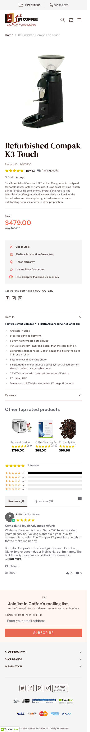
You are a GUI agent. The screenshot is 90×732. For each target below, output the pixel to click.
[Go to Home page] (21, 20)
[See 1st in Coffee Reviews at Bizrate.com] (44, 701)
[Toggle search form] (62, 19)
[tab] (16, 501)
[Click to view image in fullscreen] (43, 91)
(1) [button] (23, 472)
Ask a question (51, 170)
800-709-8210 (61, 5)
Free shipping (32, 5)
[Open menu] (79, 19)
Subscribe (43, 632)
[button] (13, 566)
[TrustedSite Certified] (65, 701)
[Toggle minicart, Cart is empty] (70, 19)
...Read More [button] (13, 559)
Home (9, 35)
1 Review (30, 170)
